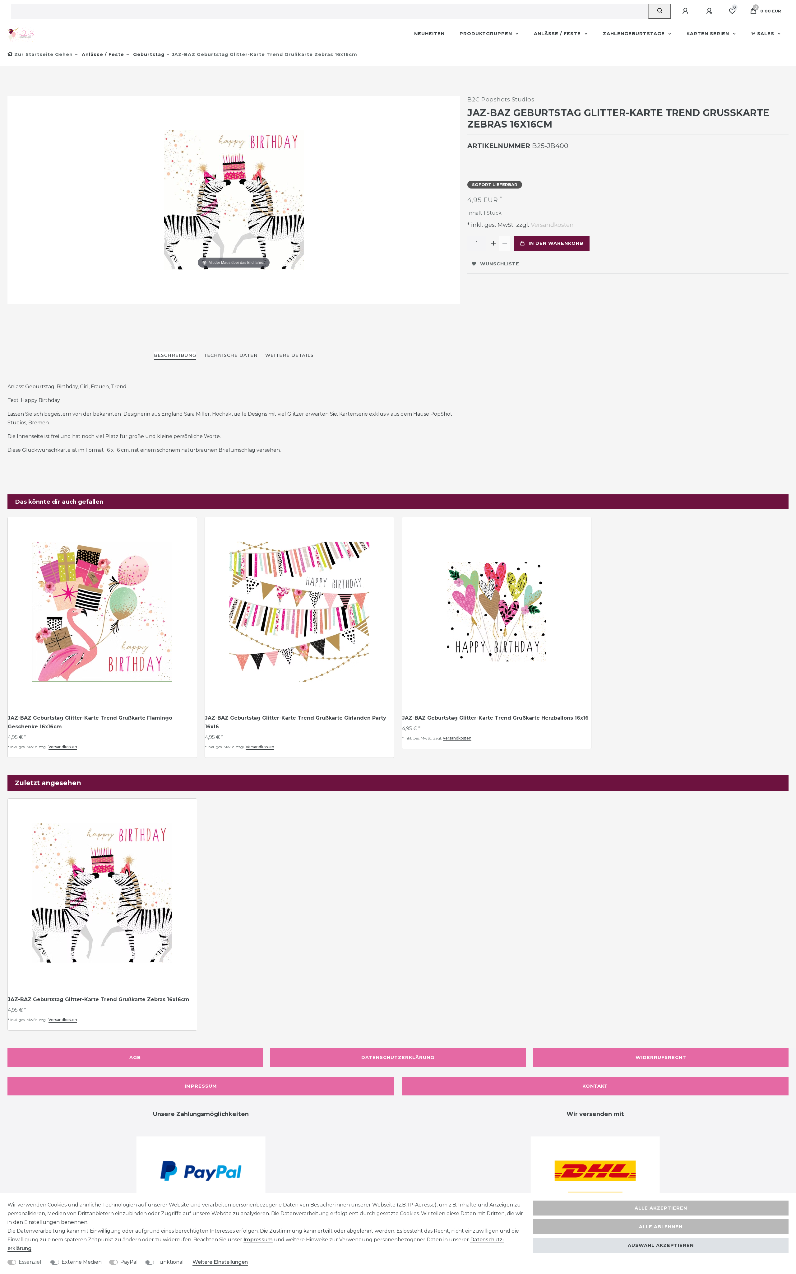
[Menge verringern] (504, 243)
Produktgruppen (487, 33)
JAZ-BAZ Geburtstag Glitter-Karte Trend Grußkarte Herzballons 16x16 (495, 718)
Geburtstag (148, 54)
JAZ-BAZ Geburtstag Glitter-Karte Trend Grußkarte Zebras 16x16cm (98, 999)
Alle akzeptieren (661, 1208)
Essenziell (31, 1262)
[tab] (175, 355)
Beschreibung (175, 355)
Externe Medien (82, 1262)
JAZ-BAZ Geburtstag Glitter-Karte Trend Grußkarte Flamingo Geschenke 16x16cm (90, 722)
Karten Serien (709, 33)
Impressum (201, 1086)
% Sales (763, 33)
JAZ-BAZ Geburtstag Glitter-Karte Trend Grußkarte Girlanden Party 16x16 (295, 722)
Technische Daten (231, 355)
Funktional (170, 1262)
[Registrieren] (710, 11)
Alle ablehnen (661, 1227)
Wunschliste (499, 264)
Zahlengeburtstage (634, 33)
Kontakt (595, 1086)
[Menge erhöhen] (493, 243)
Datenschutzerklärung (397, 1057)
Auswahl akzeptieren (661, 1245)
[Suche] (659, 11)
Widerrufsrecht (661, 1057)
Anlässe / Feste (558, 33)
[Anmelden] (686, 11)
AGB (135, 1057)
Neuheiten (429, 33)
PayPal (129, 1262)
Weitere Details (289, 355)
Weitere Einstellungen (220, 1262)
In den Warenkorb (556, 243)
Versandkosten (551, 224)
